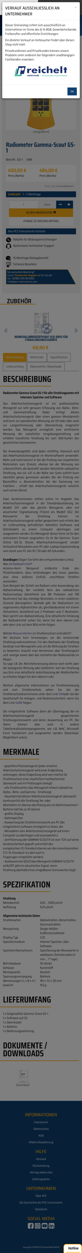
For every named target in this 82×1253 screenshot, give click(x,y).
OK (72, 91)
